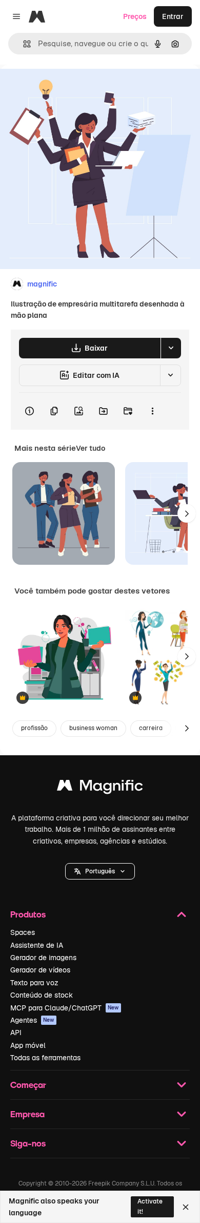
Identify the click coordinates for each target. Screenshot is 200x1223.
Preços (135, 16)
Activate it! (150, 1206)
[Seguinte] (186, 513)
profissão (34, 728)
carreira (151, 728)
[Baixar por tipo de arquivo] (171, 348)
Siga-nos (28, 1143)
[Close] (185, 1207)
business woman (93, 728)
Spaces (22, 932)
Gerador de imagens (43, 957)
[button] (100, 871)
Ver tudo (90, 448)
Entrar (173, 16)
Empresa (27, 1114)
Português (100, 871)
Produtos (28, 914)
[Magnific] (100, 788)
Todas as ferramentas (45, 1057)
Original (65, 88)
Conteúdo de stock (41, 995)
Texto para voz (34, 982)
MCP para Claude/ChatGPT (64, 1007)
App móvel (28, 1045)
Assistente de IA (36, 945)
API (16, 1032)
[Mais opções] (152, 411)
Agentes (32, 1020)
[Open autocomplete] (23, 44)
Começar (28, 1084)
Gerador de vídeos (40, 969)
